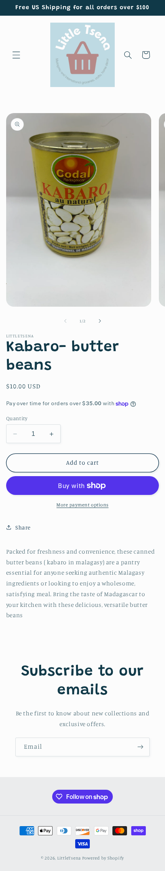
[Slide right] (99, 321)
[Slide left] (65, 321)
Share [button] (23, 527)
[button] (16, 55)
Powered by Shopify (103, 858)
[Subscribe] (140, 747)
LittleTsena (69, 858)
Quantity (16, 418)
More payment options (82, 505)
